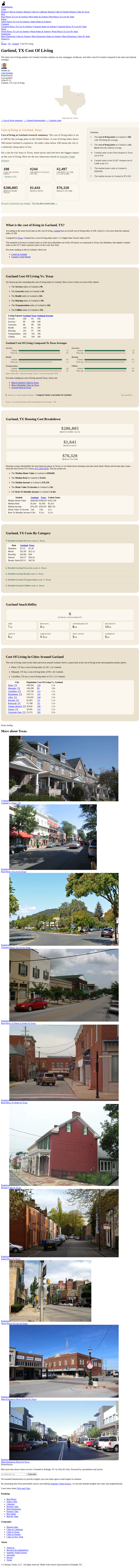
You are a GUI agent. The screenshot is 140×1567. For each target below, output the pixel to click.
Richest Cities (12, 1506)
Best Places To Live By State (61, 17)
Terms (9, 1560)
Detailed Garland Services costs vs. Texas (26, 541)
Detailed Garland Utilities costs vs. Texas (26, 585)
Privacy (10, 1557)
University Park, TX (17, 712)
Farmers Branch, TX (17, 706)
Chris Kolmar (7, 73)
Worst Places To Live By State (65, 31)
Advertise (11, 1555)
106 (38, 706)
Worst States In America (40, 31)
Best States (11, 1514)
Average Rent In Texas (21, 387)
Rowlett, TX (13, 700)
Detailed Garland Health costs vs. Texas (25, 574)
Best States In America (39, 17)
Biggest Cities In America (12, 12)
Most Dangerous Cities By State (76, 36)
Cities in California (15, 1529)
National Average (45, 316)
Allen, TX (12, 697)
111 (38, 700)
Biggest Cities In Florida (58, 12)
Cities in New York (15, 1537)
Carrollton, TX (14, 691)
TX (9, 44)
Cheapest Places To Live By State (72, 26)
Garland (15, 44)
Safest (3, 19)
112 (38, 709)
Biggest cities (12, 1527)
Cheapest (5, 24)
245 (38, 712)
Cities (3, 9)
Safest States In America (40, 21)
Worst (3, 29)
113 (38, 691)
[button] (70, 395)
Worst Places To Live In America (15, 31)
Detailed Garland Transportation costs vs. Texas (29, 580)
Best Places (11, 1499)
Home (3, 44)
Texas (20, 238)
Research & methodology (18, 1550)
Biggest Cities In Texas (79, 12)
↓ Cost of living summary (12, 120)
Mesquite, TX (14, 688)
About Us (5, 39)
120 (38, 685)
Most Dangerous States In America (47, 36)
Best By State (12, 1516)
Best (3, 14)
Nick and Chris (23, 1488)
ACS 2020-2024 (41, 468)
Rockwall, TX (14, 703)
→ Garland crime (53, 120)
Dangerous (6, 34)
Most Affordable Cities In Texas (25, 385)
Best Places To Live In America (14, 17)
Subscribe (32, 1474)
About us (10, 1548)
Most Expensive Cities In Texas (25, 382)
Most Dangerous (14, 1509)
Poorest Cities (12, 1511)
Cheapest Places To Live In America (17, 26)
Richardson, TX (15, 694)
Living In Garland (19, 254)
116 (38, 694)
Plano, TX (12, 685)
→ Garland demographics (35, 120)
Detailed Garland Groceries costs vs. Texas (27, 568)
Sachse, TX (13, 709)
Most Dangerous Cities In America (16, 36)
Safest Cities (12, 1501)
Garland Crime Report (21, 257)
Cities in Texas (13, 1532)
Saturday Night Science (61, 1484)
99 (38, 688)
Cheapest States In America (45, 26)
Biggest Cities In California (35, 12)
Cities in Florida (13, 1534)
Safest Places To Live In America (15, 21)
